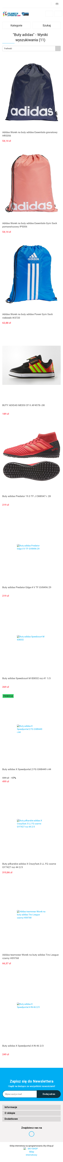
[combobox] (31, 48)
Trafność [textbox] (8, 48)
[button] (31, 1107)
